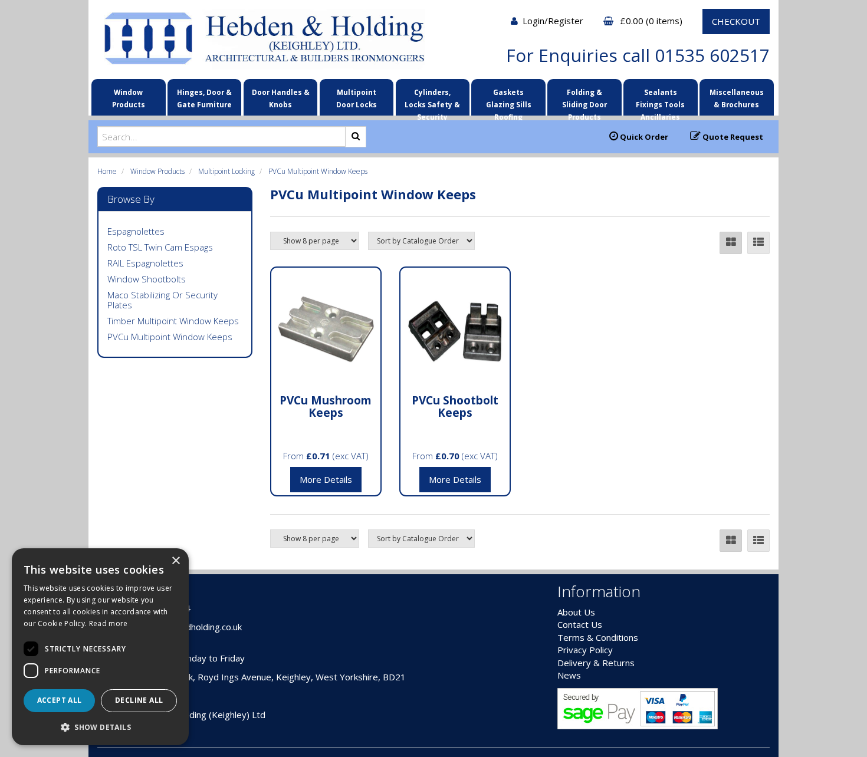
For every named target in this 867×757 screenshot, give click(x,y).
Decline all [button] (139, 700)
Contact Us (579, 624)
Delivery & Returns (596, 663)
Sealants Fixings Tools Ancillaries (660, 100)
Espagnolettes (136, 231)
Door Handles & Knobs (281, 98)
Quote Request (732, 136)
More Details (326, 479)
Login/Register (554, 21)
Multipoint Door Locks (356, 98)
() (652, 21)
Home (107, 171)
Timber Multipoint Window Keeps (173, 321)
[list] (758, 243)
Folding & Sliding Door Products (584, 100)
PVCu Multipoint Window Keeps (317, 171)
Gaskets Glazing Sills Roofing (508, 100)
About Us (576, 612)
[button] (100, 726)
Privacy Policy (585, 650)
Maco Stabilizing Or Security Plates (162, 300)
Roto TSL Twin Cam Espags (160, 247)
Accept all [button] (59, 700)
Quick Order (643, 136)
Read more (108, 623)
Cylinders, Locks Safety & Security (432, 100)
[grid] (731, 243)
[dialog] (100, 646)
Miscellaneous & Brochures (737, 98)
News (569, 675)
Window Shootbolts (146, 279)
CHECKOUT (736, 21)
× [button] (175, 561)
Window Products (128, 98)
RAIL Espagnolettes (145, 263)
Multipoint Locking (226, 171)
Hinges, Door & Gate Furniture (204, 98)
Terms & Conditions (597, 637)
